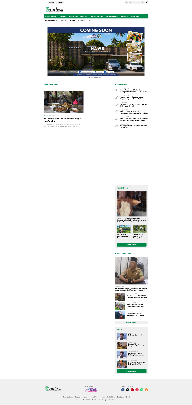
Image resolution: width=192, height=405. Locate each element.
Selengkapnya (131, 245)
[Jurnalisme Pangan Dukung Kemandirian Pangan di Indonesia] (122, 354)
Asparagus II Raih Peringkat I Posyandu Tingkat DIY (134, 126)
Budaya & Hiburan (51, 20)
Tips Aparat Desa (111, 16)
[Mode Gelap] (147, 2)
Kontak (60, 2)
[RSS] (146, 390)
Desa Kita (62, 16)
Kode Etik (93, 397)
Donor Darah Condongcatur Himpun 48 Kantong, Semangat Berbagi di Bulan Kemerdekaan (134, 119)
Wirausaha (124, 16)
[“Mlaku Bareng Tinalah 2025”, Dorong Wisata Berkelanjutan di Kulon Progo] (139, 228)
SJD (89, 20)
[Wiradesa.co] (54, 9)
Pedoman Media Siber (107, 397)
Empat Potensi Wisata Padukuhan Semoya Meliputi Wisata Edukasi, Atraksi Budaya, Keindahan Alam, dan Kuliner (131, 220)
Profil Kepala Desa (96, 16)
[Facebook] (122, 390)
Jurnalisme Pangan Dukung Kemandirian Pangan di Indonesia (135, 354)
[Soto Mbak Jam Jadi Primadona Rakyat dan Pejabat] (64, 102)
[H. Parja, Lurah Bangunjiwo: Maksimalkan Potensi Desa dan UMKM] (120, 297)
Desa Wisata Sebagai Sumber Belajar (123, 236)
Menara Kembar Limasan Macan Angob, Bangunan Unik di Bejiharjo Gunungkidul (132, 98)
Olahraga (64, 20)
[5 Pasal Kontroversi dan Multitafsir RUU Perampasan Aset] (122, 364)
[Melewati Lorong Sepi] (122, 336)
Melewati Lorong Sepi (136, 335)
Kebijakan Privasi (123, 397)
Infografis (81, 20)
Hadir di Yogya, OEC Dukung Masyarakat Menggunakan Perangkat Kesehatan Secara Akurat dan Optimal (134, 112)
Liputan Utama (50, 16)
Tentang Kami (68, 397)
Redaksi (51, 2)
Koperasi (83, 16)
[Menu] (45, 2)
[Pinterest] (132, 390)
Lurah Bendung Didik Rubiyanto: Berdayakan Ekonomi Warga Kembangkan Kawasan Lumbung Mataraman (137, 314)
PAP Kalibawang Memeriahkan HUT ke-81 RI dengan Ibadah (133, 105)
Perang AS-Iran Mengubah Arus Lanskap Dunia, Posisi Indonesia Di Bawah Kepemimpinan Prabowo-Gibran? (137, 345)
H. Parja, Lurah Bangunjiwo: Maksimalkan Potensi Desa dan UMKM (136, 296)
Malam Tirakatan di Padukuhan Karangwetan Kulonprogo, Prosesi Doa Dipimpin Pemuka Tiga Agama (134, 91)
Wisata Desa (73, 16)
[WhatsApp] (141, 390)
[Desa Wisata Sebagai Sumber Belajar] (123, 228)
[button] (143, 2)
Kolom (72, 20)
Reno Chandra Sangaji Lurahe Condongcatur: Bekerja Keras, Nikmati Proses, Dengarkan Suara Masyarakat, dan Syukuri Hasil (136, 305)
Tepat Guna (135, 16)
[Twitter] (127, 390)
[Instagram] (137, 390)
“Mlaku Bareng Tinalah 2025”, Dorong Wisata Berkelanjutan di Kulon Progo (139, 236)
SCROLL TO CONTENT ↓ (96, 77)
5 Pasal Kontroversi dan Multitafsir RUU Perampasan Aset (137, 363)
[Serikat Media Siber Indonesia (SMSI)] (91, 390)
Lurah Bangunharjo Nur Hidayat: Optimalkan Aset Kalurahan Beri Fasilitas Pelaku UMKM (131, 289)
